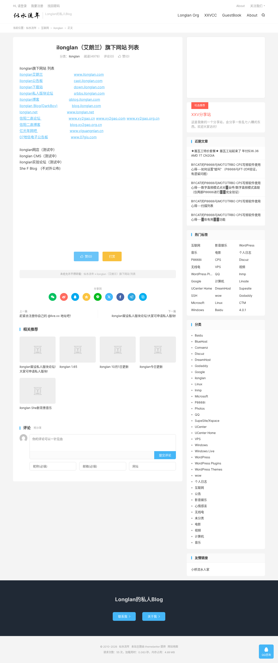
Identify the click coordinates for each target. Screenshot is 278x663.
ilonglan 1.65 (68, 366)
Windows (197, 310)
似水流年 (26, 15)
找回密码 (54, 6)
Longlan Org (188, 15)
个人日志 (245, 252)
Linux (219, 303)
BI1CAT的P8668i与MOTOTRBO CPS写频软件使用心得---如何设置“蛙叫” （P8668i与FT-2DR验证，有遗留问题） (226, 169)
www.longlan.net (80, 112)
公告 (198, 494)
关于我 (154, 616)
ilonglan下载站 (31, 87)
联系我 (124, 616)
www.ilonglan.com (89, 74)
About (252, 15)
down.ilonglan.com (89, 87)
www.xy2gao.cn (82, 118)
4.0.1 (242, 310)
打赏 (112, 256)
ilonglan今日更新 (151, 366)
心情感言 (201, 506)
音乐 (194, 252)
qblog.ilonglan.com (84, 99)
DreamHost (223, 288)
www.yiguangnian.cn (86, 131)
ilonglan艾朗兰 (31, 74)
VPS (218, 267)
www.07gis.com (84, 137)
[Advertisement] (98, 214)
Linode (244, 281)
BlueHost (201, 341)
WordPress (246, 245)
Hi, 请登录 (20, 6)
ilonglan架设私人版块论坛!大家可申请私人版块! (144, 316)
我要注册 (37, 6)
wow (218, 295)
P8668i (196, 259)
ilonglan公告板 (31, 81)
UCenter (201, 427)
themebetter (152, 646)
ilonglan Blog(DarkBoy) (39, 106)
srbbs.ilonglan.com (89, 93)
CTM (242, 303)
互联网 (45, 28)
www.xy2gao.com (111, 118)
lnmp (242, 274)
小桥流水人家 (200, 569)
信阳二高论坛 (30, 118)
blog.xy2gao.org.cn (86, 124)
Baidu (219, 310)
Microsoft (197, 303)
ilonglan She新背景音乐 (36, 408)
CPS (218, 259)
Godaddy (245, 295)
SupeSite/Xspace (207, 420)
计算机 (219, 281)
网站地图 (173, 646)
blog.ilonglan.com (86, 106)
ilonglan (58, 28)
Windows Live (204, 451)
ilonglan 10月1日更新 (114, 366)
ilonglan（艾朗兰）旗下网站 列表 (97, 47)
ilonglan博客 (29, 99)
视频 (242, 267)
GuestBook (231, 15)
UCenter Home (201, 288)
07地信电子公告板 (34, 137)
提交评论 (165, 455)
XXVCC (210, 15)
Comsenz (201, 347)
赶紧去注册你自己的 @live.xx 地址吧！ (46, 316)
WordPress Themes (208, 469)
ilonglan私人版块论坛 (36, 93)
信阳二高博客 (30, 124)
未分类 (199, 518)
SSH (194, 295)
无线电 (195, 267)
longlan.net (29, 112)
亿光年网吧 (29, 131)
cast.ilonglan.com (88, 81)
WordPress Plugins (202, 274)
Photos (200, 408)
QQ (217, 274)
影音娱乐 (221, 245)
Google (196, 281)
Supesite (245, 288)
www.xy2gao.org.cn (143, 118)
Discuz (244, 259)
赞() (123, 56)
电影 (218, 252)
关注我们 (256, 6)
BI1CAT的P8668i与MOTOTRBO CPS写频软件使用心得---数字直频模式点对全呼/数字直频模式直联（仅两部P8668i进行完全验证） (226, 187)
